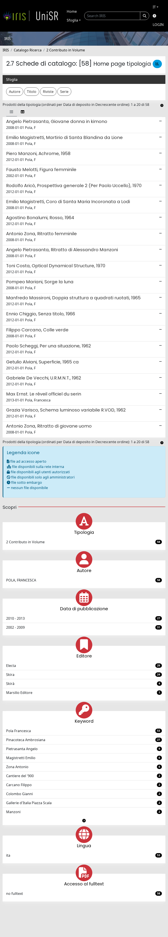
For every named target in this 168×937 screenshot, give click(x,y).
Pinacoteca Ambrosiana (83, 739)
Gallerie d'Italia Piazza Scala (83, 802)
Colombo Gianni (83, 793)
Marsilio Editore (83, 692)
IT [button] (154, 7)
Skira (83, 674)
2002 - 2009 (83, 627)
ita (83, 855)
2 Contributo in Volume (65, 50)
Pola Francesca (83, 730)
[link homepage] (16, 16)
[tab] (11, 111)
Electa (83, 665)
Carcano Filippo (83, 784)
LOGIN (158, 24)
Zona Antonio (83, 766)
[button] (84, 820)
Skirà (83, 683)
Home (72, 11)
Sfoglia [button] (72, 20)
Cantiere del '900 (83, 775)
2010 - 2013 (83, 618)
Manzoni (83, 811)
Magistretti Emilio (83, 757)
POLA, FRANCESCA (83, 580)
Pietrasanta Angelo (83, 748)
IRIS (6, 50)
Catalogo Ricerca (28, 50)
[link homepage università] (47, 16)
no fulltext (83, 893)
